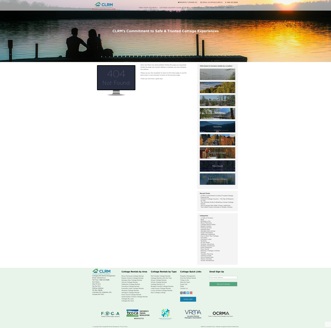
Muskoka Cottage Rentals (130, 290)
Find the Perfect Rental (188, 278)
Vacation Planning (207, 254)
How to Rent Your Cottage (210, 236)
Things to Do (184, 280)
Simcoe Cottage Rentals (130, 282)
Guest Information (194, 8)
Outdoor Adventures (208, 246)
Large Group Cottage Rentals (161, 288)
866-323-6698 (232, 2)
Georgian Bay (205, 229)
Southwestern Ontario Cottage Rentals (135, 297)
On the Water (205, 242)
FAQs (182, 286)
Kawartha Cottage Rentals (130, 286)
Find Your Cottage (147, 8)
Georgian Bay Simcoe (208, 231)
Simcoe (203, 252)
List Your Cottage (214, 8)
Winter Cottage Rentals (159, 282)
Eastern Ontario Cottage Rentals (132, 278)
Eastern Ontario (206, 226)
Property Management (187, 276)
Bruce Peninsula (206, 223)
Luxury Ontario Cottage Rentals (161, 290)
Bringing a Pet (205, 221)
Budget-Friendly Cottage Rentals (162, 286)
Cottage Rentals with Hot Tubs (161, 278)
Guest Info (183, 284)
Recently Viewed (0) (188, 2)
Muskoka (204, 241)
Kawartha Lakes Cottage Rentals (133, 288)
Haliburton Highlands (208, 234)
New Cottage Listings (158, 292)
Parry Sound (205, 249)
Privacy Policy (123, 326)
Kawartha (204, 237)
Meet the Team (185, 282)
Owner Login (188, 299)
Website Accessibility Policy (208, 326)
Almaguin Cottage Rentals (130, 292)
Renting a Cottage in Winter (210, 251)
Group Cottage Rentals (158, 280)
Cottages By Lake (128, 299)
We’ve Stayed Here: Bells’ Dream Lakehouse (215, 205)
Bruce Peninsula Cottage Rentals (133, 276)
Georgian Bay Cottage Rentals (132, 280)
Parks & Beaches (206, 247)
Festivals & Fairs (206, 228)
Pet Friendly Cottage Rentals (160, 276)
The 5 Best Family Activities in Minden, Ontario (216, 207)
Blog (202, 219)
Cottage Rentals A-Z (158, 284)
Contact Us (184, 288)
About (229, 8)
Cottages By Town (128, 301)
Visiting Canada (206, 255)
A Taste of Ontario (207, 218)
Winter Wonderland (207, 260)
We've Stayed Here (207, 257)
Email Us (213, 2)
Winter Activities (206, 259)
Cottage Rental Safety (208, 224)
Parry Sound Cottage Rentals (131, 294)
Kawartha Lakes (206, 239)
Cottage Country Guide (171, 8)
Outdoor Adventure (207, 244)
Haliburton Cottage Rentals (131, 284)
